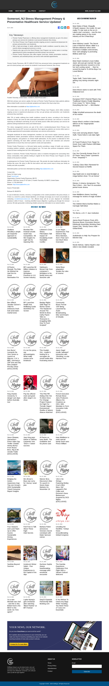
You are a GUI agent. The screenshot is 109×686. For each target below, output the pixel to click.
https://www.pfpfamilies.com (21, 184)
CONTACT (42, 11)
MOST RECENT (20, 11)
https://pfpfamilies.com (33, 106)
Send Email (14, 176)
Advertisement (52, 668)
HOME (11, 11)
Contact (50, 671)
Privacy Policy (52, 665)
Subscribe (87, 671)
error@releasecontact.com (22, 199)
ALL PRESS (32, 11)
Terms (49, 663)
